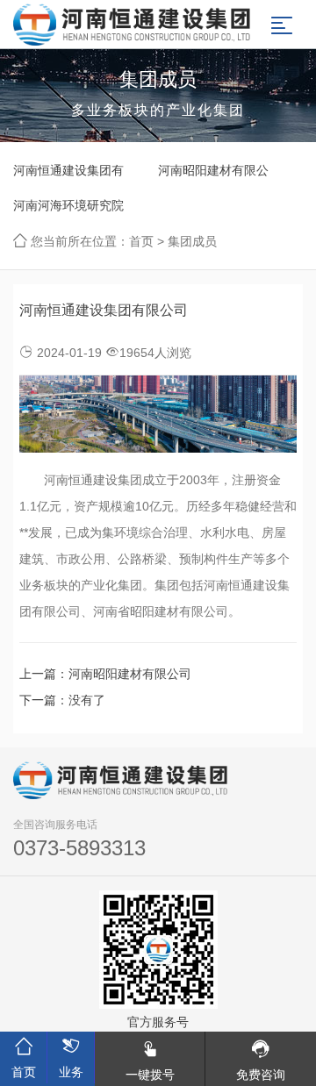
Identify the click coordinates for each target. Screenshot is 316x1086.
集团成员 (192, 241)
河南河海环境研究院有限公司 (68, 210)
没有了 (86, 700)
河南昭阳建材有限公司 (213, 175)
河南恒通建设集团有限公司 (68, 175)
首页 (141, 241)
